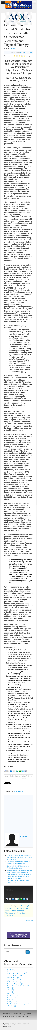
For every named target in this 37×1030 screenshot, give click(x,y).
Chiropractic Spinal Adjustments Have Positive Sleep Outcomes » (15, 913)
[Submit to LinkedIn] (25, 771)
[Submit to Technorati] (20, 771)
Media (30, 52)
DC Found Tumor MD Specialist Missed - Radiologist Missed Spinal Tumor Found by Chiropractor (19, 857)
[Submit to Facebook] (11, 771)
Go (28, 952)
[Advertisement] (18, 814)
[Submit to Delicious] (5, 771)
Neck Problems (18, 791)
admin (13, 48)
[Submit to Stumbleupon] (17, 771)
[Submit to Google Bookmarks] (14, 771)
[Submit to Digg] (8, 771)
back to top (29, 920)
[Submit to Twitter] (22, 771)
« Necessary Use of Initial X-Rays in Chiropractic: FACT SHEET (18, 908)
